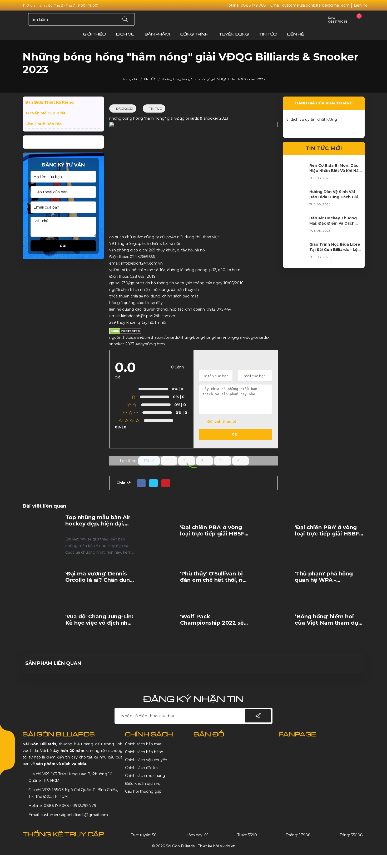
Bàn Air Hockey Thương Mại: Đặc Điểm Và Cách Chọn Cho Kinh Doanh (333, 249)
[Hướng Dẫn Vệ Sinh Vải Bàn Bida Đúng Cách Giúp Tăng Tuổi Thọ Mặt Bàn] (296, 225)
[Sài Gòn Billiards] (193, 19)
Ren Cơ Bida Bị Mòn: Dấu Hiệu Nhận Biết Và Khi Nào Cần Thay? (335, 197)
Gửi (63, 248)
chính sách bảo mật (180, 296)
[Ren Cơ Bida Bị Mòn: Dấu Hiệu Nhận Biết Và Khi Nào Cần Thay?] (296, 199)
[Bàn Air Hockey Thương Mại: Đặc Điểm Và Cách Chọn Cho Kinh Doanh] (296, 252)
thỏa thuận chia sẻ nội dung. (135, 296)
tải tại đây (153, 302)
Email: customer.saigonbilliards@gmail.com (310, 5)
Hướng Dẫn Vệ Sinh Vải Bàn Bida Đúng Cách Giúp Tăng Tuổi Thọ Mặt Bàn (335, 223)
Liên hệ (360, 5)
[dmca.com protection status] (125, 330)
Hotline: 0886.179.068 (245, 5)
